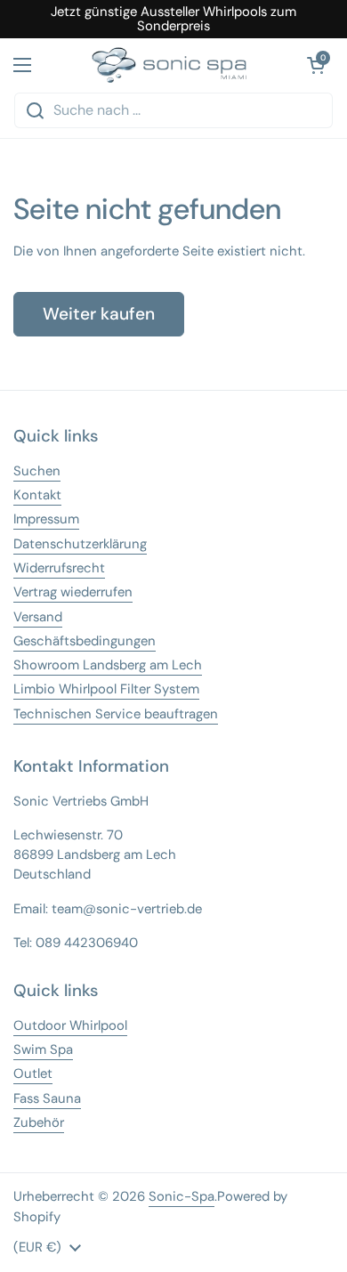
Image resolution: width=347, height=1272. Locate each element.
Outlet (32, 1073)
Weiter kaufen (99, 314)
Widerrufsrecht (59, 568)
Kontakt (37, 495)
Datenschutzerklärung (80, 544)
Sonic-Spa (181, 1196)
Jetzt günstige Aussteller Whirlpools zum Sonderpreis (173, 19)
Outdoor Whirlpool (70, 1025)
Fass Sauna (47, 1098)
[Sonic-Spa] (169, 65)
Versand (37, 617)
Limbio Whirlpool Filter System (106, 689)
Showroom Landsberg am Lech (107, 665)
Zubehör (38, 1122)
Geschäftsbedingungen (84, 641)
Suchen (37, 471)
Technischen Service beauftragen (115, 714)
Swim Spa (43, 1049)
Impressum (46, 519)
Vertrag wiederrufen (73, 592)
